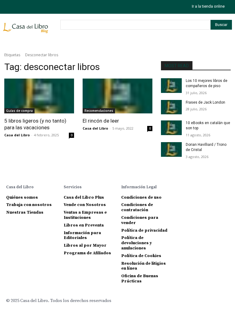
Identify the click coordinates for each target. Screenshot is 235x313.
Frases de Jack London (205, 102)
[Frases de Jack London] (171, 107)
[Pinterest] (212, 186)
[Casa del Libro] (26, 30)
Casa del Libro (17, 135)
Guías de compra (19, 111)
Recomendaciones (98, 111)
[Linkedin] (202, 186)
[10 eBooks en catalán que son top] (171, 127)
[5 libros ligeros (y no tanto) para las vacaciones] (39, 96)
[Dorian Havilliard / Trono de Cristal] (171, 149)
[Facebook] (182, 186)
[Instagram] (8, 7)
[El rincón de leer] (117, 96)
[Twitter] (36, 7)
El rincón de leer (101, 121)
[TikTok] (22, 7)
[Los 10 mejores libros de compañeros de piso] (171, 85)
